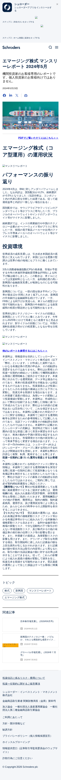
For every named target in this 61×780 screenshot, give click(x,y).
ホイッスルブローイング (16, 742)
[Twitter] (17, 95)
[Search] (50, 47)
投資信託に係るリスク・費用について (24, 678)
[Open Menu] (56, 47)
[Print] (26, 95)
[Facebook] (4, 95)
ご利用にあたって (13, 717)
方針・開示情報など (14, 723)
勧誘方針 (8, 729)
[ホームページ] (13, 47)
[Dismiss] (57, 4)
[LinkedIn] (11, 95)
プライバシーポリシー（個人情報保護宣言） (28, 736)
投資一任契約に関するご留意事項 (21, 683)
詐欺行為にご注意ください (18, 758)
